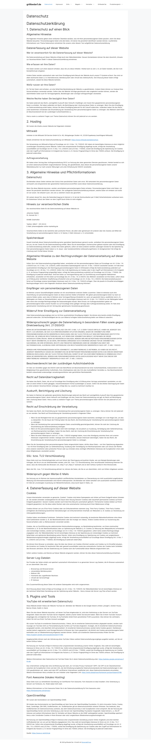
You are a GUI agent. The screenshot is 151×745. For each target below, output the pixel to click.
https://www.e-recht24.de (41, 733)
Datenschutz (48, 4)
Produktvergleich (115, 4)
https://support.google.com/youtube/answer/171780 (45, 635)
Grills (67, 4)
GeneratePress (86, 742)
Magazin (77, 4)
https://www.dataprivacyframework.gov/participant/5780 (102, 672)
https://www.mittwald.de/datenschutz (84, 140)
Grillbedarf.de (102, 4)
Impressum (59, 4)
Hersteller (89, 4)
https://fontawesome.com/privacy (38, 690)
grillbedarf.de (34, 4)
